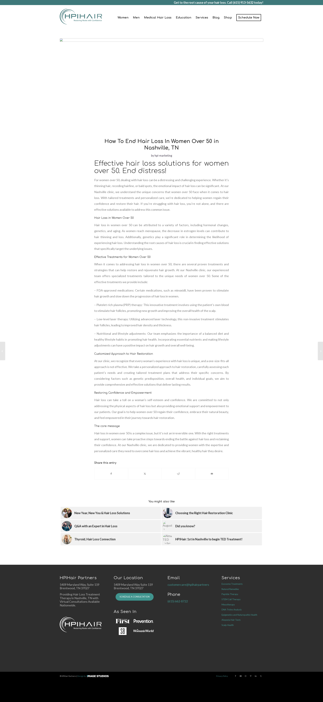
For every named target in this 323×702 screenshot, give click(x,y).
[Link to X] (260, 675)
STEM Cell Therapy (231, 599)
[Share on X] (145, 473)
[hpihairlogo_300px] (81, 18)
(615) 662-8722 (178, 601)
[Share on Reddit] (178, 473)
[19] (161, 86)
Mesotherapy (228, 604)
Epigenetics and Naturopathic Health (239, 614)
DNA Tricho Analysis (232, 609)
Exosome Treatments (232, 584)
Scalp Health (228, 625)
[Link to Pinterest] (250, 675)
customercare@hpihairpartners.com (191, 584)
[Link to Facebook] (235, 675)
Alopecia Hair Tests (231, 619)
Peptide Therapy (230, 594)
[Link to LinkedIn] (255, 675)
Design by (81, 676)
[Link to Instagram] (245, 675)
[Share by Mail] (212, 473)
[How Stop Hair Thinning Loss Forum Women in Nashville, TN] (320, 351)
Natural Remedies (230, 589)
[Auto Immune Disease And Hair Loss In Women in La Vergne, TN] (2, 351)
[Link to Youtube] (240, 675)
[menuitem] (123, 17)
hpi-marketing (163, 155)
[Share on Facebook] (111, 473)
